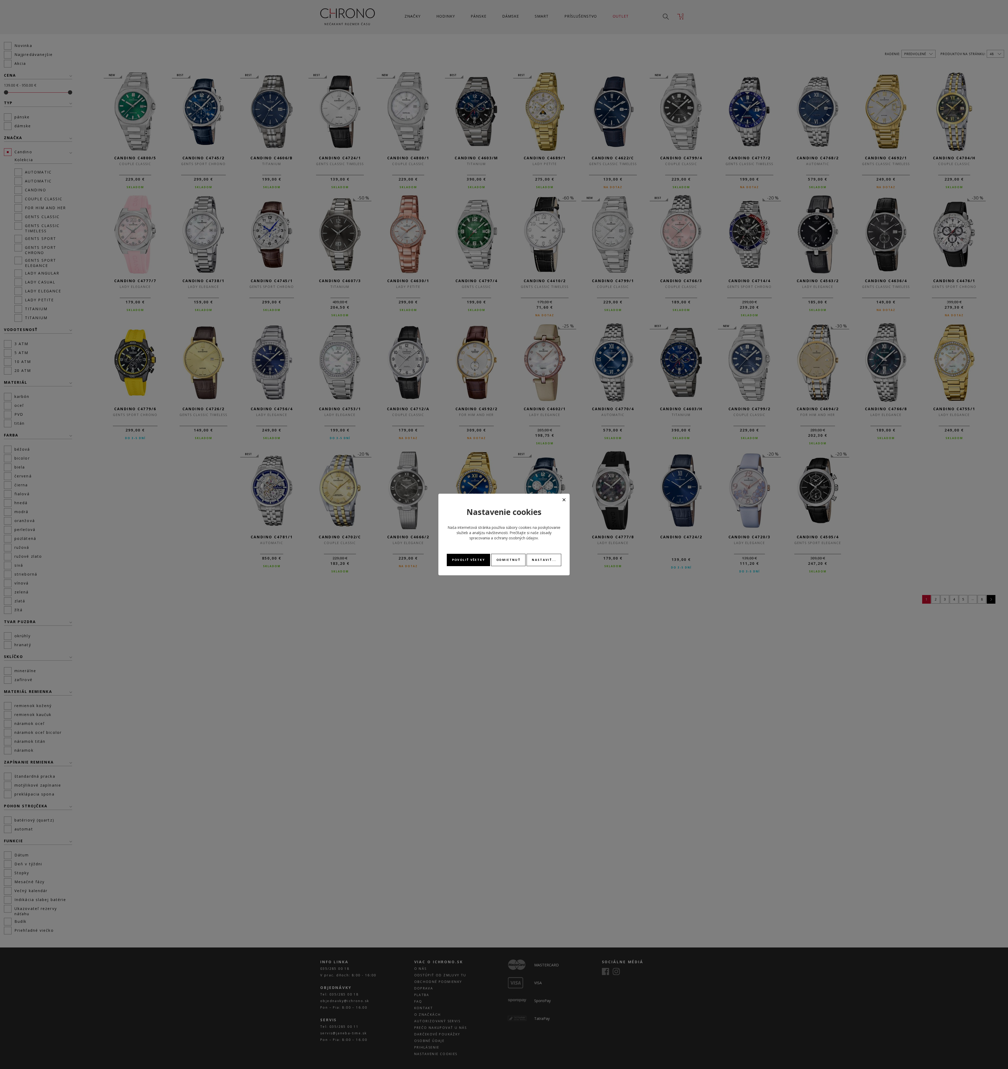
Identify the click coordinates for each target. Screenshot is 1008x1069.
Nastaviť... (544, 560)
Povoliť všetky (468, 560)
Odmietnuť (508, 560)
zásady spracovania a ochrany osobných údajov (510, 535)
